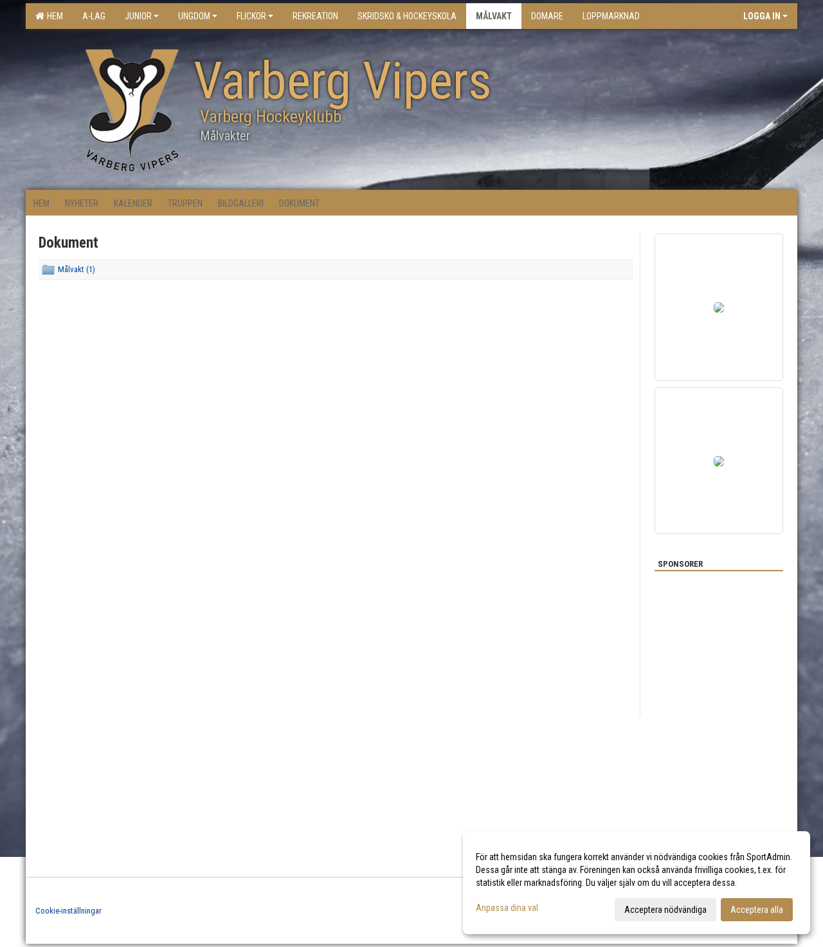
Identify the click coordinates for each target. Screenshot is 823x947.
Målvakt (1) (76, 269)
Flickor (251, 16)
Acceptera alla (756, 910)
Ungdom (194, 16)
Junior (138, 16)
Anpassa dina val (507, 908)
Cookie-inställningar (68, 910)
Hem (53, 16)
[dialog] (636, 882)
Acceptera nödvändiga (665, 910)
